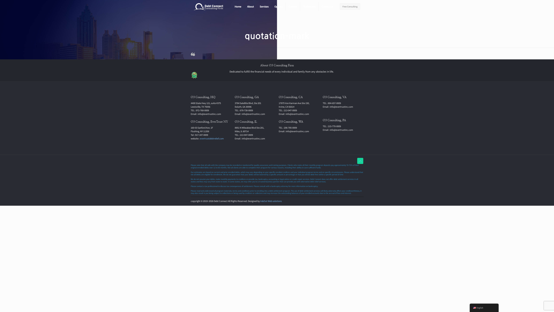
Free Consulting (350, 6)
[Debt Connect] (209, 6)
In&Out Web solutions (271, 201)
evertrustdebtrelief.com (212, 138)
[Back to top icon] (360, 161)
